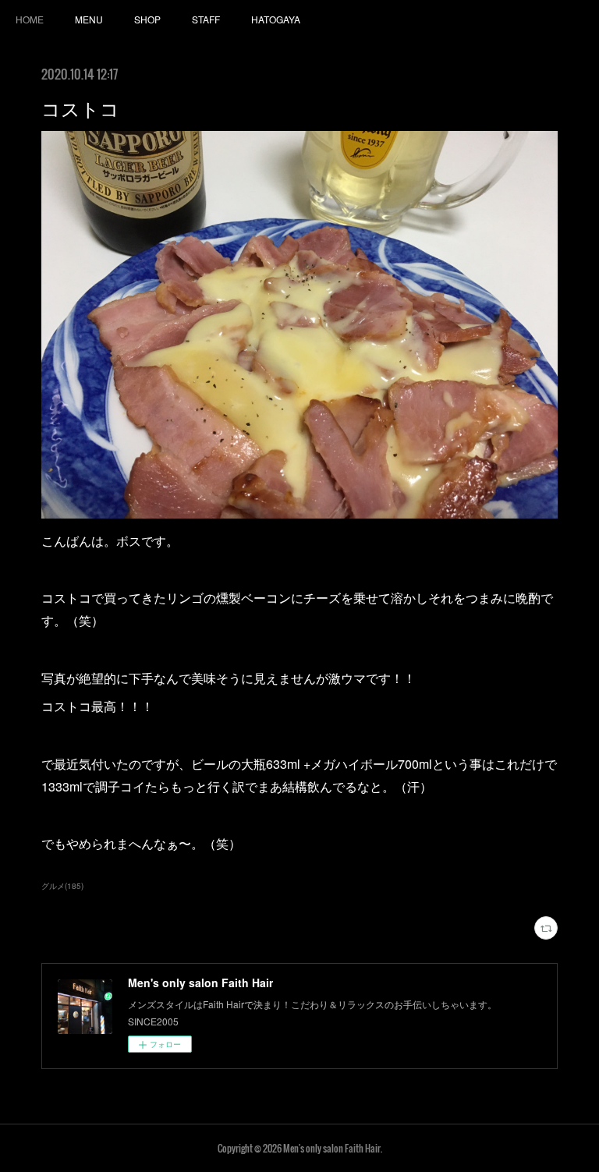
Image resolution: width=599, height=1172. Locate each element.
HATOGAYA (275, 19)
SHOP (147, 19)
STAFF (206, 19)
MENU (89, 19)
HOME (30, 19)
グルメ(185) (62, 885)
